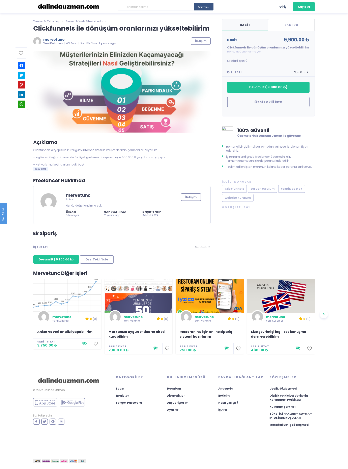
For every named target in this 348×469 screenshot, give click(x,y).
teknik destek (291, 189)
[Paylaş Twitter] (21, 75)
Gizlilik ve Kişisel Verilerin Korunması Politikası (288, 398)
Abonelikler (176, 396)
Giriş (282, 7)
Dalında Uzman (54, 390)
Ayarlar (173, 410)
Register (122, 396)
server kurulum (262, 189)
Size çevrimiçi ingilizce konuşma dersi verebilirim (278, 334)
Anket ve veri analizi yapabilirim (64, 331)
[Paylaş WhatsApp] (21, 104)
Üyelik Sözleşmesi (283, 389)
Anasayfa (225, 389)
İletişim (191, 197)
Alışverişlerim (177, 403)
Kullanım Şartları (282, 407)
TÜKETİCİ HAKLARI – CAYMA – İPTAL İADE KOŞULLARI (290, 416)
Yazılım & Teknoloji (46, 21)
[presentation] (324, 314)
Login (120, 389)
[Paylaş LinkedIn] (21, 94)
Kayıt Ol (304, 7)
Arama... (203, 7)
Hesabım (174, 389)
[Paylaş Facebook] (21, 65)
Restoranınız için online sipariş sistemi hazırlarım (206, 334)
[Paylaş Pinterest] (21, 84)
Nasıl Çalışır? (228, 403)
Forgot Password (129, 403)
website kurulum (238, 198)
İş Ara (222, 410)
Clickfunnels (234, 189)
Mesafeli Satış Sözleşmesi (289, 425)
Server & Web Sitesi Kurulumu (86, 21)
